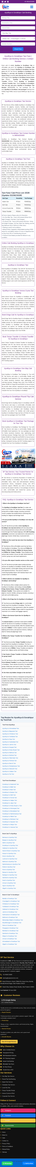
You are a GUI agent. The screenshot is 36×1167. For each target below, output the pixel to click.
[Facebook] (2, 2)
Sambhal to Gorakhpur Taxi (10, 933)
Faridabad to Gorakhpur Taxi (10, 906)
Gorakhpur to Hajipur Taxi (9, 800)
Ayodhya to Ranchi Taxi (9, 763)
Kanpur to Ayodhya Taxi (9, 853)
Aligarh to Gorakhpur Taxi (9, 944)
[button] (29, 1)
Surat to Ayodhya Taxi (8, 880)
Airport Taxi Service (7, 1082)
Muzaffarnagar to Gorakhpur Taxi (11, 922)
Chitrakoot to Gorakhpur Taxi (10, 904)
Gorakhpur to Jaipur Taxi (9, 803)
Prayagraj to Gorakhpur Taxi (10, 928)
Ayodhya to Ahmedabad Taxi (10, 728)
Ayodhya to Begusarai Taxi (9, 731)
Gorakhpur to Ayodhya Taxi (10, 845)
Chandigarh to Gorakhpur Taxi (11, 901)
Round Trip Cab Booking (8, 1079)
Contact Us (5, 1140)
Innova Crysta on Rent (8, 1093)
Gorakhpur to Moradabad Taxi (10, 811)
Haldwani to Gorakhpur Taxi (10, 909)
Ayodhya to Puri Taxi (8, 774)
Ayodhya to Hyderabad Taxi (10, 742)
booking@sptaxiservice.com (10, 978)
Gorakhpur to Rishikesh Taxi (10, 819)
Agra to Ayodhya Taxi (8, 885)
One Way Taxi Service (8, 1076)
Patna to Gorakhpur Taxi (9, 925)
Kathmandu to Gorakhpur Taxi (11, 914)
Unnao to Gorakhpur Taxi (9, 938)
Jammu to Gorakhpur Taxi (9, 912)
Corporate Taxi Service (8, 1096)
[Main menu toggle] (31, 7)
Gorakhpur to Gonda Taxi (9, 797)
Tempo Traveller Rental (8, 1090)
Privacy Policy (6, 1143)
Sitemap (4, 1152)
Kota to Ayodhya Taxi (8, 856)
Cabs (3, 1138)
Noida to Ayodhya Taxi (8, 867)
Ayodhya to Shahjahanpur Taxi (11, 766)
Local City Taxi (6, 1087)
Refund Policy (6, 1149)
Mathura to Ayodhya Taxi (9, 861)
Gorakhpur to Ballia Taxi (9, 787)
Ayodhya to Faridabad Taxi (10, 736)
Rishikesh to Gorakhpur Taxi (10, 930)
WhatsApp (8, 1163)
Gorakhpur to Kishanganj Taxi (10, 808)
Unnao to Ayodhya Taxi (9, 883)
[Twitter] (5, 2)
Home (4, 1132)
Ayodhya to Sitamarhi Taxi (9, 768)
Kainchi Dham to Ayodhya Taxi (11, 851)
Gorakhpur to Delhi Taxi (9, 795)
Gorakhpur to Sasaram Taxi (10, 822)
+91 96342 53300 (7, 974)
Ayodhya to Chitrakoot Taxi (10, 734)
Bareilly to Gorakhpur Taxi (9, 898)
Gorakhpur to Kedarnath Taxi (10, 784)
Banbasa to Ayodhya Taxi (9, 837)
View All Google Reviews (9, 1041)
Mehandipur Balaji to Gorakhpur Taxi (12, 920)
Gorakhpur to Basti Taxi (9, 789)
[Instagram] (8, 2)
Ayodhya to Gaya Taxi (8, 739)
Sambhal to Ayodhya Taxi (9, 877)
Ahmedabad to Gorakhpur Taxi (11, 941)
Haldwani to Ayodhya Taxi (9, 848)
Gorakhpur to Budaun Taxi (9, 792)
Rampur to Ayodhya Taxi (9, 872)
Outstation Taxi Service (8, 1084)
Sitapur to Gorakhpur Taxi (9, 936)
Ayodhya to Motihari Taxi (9, 755)
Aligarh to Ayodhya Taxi (9, 888)
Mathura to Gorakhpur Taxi (10, 917)
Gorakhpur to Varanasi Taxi (10, 827)
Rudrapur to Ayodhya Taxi (9, 875)
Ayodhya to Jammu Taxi (9, 744)
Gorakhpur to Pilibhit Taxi (9, 816)
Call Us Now (29, 1163)
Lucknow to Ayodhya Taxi (9, 859)
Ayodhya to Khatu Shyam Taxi (11, 750)
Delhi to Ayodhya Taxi (8, 842)
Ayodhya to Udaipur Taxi (9, 771)
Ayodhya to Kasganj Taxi (9, 747)
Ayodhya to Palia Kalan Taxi (10, 758)
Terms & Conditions (7, 1146)
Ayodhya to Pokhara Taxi (9, 760)
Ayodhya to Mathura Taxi (9, 752)
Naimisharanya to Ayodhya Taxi (11, 864)
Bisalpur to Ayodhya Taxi (9, 840)
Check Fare (18, 49)
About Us (4, 1135)
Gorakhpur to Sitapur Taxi (9, 824)
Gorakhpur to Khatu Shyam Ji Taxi (12, 805)
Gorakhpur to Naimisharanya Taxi (11, 814)
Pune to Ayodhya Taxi (8, 869)
